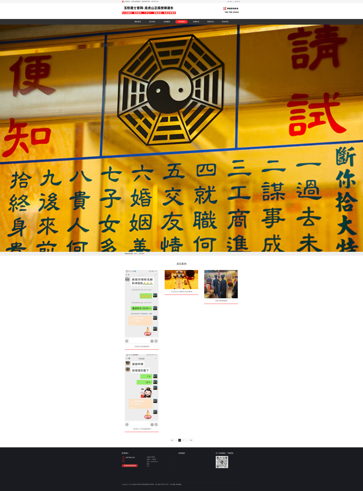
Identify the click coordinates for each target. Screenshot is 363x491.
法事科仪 (196, 22)
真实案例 (181, 22)
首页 (135, 253)
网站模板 (178, 484)
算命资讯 (225, 22)
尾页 (191, 440)
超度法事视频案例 (221, 300)
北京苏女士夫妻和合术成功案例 (181, 291)
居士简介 (230, 1)
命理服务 (167, 22)
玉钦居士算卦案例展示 (142, 346)
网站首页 (138, 22)
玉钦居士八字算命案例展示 (142, 429)
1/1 (183, 440)
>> (187, 440)
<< (176, 440)
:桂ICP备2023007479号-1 (162, 484)
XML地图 (172, 484)
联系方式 (237, 1)
